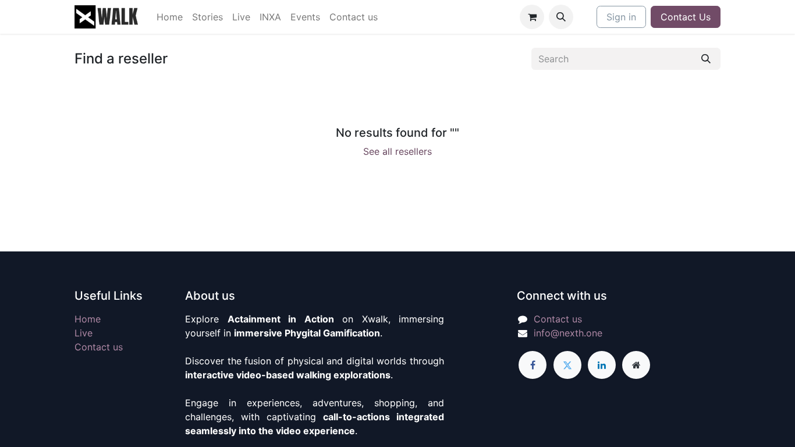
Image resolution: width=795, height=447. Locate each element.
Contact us (98, 347)
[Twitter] (567, 365)
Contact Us (686, 17)
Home (87, 319)
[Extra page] (636, 365)
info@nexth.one (568, 333)
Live (83, 333)
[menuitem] (169, 17)
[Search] (706, 59)
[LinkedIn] (602, 365)
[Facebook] (532, 365)
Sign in (621, 17)
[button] (561, 17)
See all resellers (397, 151)
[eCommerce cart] (532, 17)
